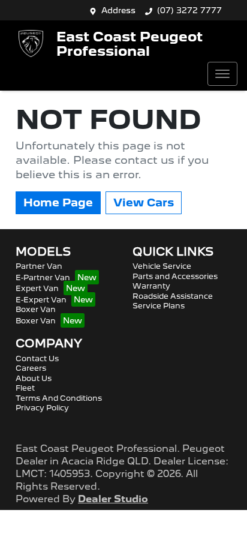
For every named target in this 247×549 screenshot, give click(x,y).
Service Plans (158, 305)
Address (118, 10)
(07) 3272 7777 (189, 10)
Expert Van (37, 288)
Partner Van (39, 266)
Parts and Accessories (175, 276)
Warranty (151, 285)
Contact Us (37, 358)
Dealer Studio (113, 499)
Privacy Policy (42, 407)
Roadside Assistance (172, 296)
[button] (222, 74)
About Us (34, 378)
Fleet (25, 387)
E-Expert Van (41, 299)
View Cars (143, 202)
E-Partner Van (43, 277)
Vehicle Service (161, 266)
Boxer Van (36, 309)
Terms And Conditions (59, 398)
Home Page (58, 202)
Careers (31, 368)
